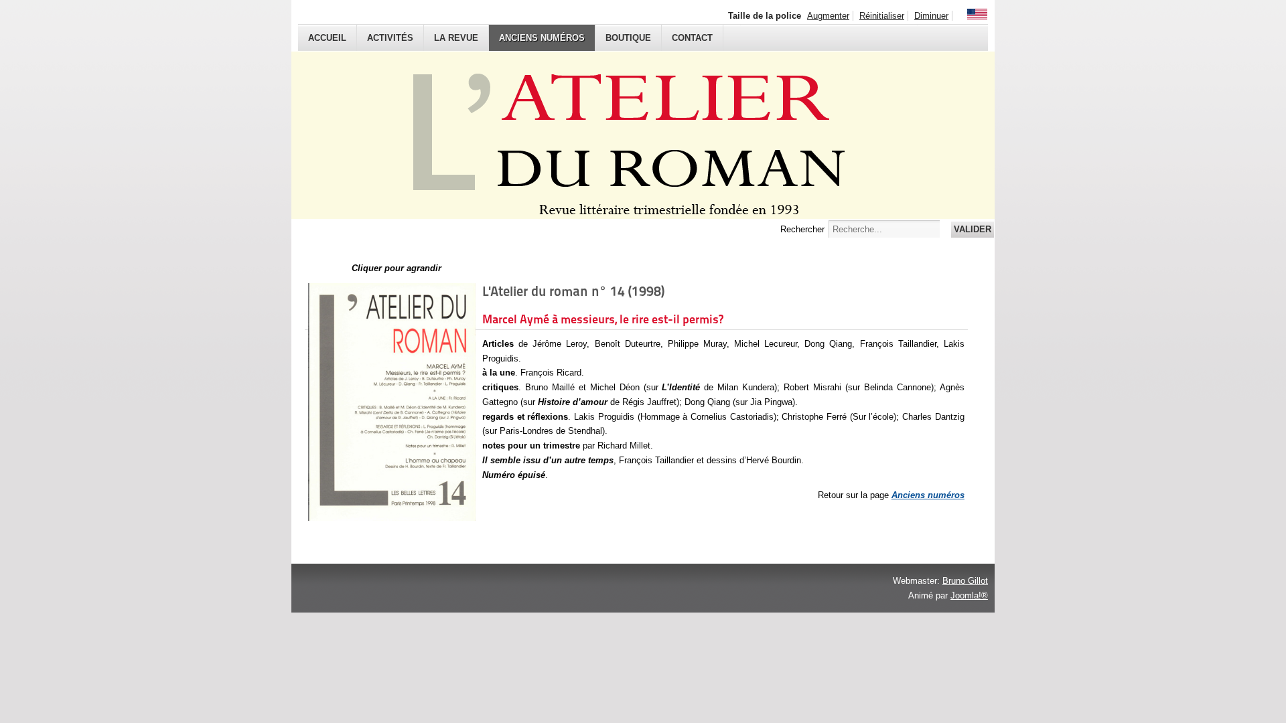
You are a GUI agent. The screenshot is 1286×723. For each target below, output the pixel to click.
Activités (390, 38)
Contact (692, 38)
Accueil (327, 38)
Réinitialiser (881, 16)
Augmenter (828, 16)
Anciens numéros (542, 38)
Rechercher (802, 229)
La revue (456, 38)
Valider (972, 229)
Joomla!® (969, 595)
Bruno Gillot (965, 581)
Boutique (628, 38)
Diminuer (931, 16)
